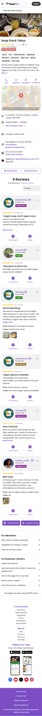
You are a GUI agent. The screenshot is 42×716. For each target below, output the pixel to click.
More (3, 73)
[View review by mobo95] (8, 413)
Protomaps (13, 109)
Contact (21, 634)
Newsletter (21, 621)
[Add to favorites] (39, 16)
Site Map (21, 640)
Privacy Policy (21, 691)
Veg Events (21, 615)
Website (16, 83)
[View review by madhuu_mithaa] (8, 463)
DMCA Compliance (21, 700)
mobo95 (19, 410)
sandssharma (21, 358)
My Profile (21, 610)
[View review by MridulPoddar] (8, 202)
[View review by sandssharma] (8, 361)
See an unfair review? (10, 580)
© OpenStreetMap (24, 109)
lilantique (19, 292)
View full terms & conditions (13, 585)
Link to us (21, 637)
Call (6, 83)
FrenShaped (10, 144)
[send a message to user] (30, 200)
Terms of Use (21, 696)
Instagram (26, 83)
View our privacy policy (11, 549)
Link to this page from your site (14, 576)
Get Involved (21, 623)
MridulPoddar (21, 200)
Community (21, 606)
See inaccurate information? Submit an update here (18, 569)
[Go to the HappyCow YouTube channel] (16, 680)
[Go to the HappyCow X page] (21, 680)
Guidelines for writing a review (14, 545)
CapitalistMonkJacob (24, 159)
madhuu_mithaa (27, 183)
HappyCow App (21, 644)
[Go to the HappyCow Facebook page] (10, 680)
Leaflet (6, 109)
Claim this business (14, 154)
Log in (36, 3)
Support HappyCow (21, 705)
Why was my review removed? (14, 540)
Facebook (36, 83)
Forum (21, 618)
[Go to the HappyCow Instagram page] (32, 680)
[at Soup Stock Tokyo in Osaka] (35, 19)
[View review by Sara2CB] (8, 253)
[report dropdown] (37, 200)
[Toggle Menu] (2, 3)
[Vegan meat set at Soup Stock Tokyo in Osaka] (14, 25)
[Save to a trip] (34, 16)
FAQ (21, 631)
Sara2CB (19, 250)
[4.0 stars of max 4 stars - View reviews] (6, 45)
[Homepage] (12, 3)
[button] (21, 96)
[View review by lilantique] (8, 294)
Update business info (15, 147)
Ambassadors (21, 613)
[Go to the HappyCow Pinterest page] (26, 680)
